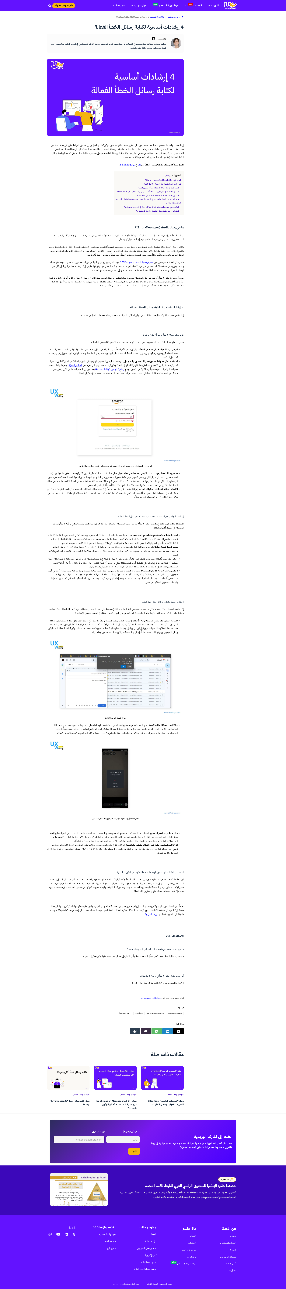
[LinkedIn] (167, 1031)
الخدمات (195, 5)
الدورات (215, 5)
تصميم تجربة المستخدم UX (155, 1013)
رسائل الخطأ (139, 1013)
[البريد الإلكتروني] (146, 1031)
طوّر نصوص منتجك (64, 5)
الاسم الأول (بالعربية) (131, 1131)
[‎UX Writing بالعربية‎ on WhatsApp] (50, 1234)
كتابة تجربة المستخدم (176, 1094)
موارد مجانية (140, 5)
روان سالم (162, 38)
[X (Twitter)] (178, 1031)
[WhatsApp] (156, 1031)
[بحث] (49, 5)
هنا (139, 165)
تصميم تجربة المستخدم (175, 1013)
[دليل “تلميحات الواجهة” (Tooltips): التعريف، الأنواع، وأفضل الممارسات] (162, 1078)
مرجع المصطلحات (127, 165)
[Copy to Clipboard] (135, 1031)
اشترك (134, 1151)
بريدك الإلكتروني (97, 1131)
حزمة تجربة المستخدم (165, 5)
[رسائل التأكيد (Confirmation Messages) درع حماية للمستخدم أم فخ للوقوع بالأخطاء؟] (115, 1078)
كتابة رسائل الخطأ (125, 1013)
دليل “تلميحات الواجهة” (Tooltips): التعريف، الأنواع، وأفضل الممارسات (166, 1102)
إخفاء (168, 175)
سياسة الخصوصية (166, 1284)
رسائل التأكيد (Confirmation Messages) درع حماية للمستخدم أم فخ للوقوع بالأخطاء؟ (116, 1104)
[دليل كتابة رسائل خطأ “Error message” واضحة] (68, 1078)
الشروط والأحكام (152, 1284)
